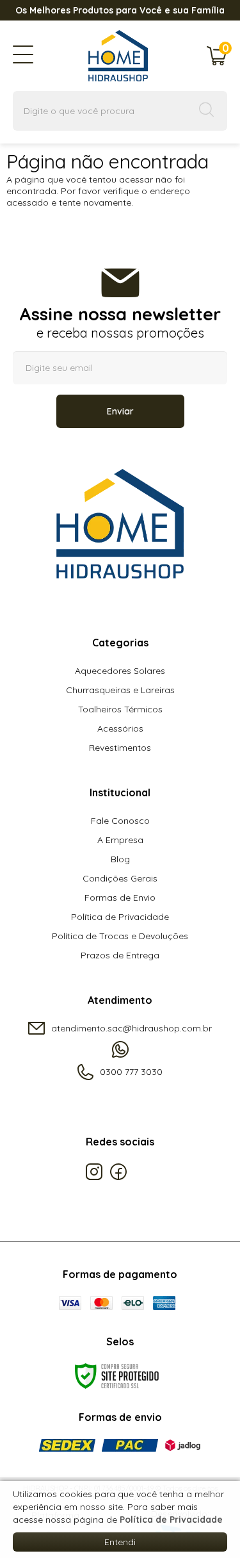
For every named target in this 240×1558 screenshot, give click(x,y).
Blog (120, 859)
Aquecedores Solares (120, 670)
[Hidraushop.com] (112, 58)
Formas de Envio (120, 897)
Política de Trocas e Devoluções (120, 936)
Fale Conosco (120, 820)
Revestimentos (120, 747)
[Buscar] (206, 111)
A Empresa (120, 840)
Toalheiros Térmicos (120, 709)
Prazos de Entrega (120, 955)
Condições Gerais (120, 878)
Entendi (120, 1542)
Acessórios (120, 728)
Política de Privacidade (120, 916)
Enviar (120, 411)
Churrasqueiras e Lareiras (120, 690)
